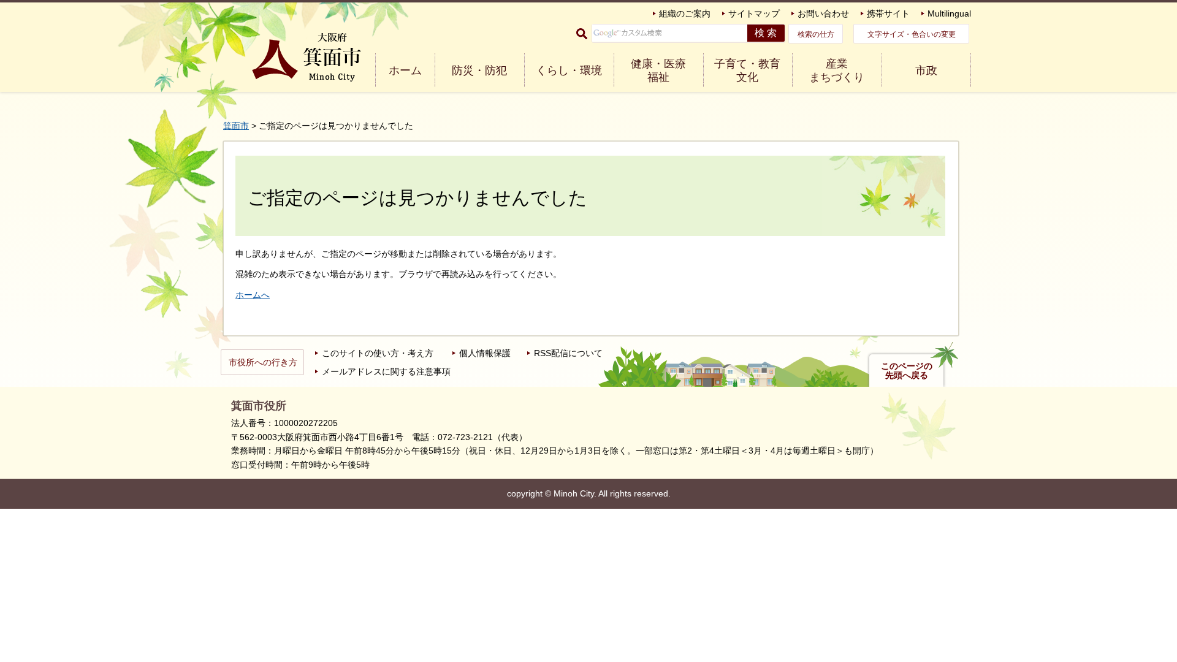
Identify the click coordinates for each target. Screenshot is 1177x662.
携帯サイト (888, 13)
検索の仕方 (816, 34)
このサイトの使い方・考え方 (377, 353)
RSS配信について (568, 353)
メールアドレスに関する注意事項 (386, 371)
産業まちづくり (836, 70)
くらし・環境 (569, 70)
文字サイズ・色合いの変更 (911, 34)
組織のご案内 (684, 13)
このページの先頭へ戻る (906, 371)
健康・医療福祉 (658, 70)
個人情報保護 (485, 353)
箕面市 (236, 126)
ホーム (405, 70)
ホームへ (252, 295)
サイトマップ (754, 13)
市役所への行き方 (263, 362)
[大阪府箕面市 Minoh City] (306, 57)
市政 (926, 70)
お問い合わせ (823, 13)
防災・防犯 (479, 70)
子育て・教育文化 (747, 70)
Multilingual (949, 13)
